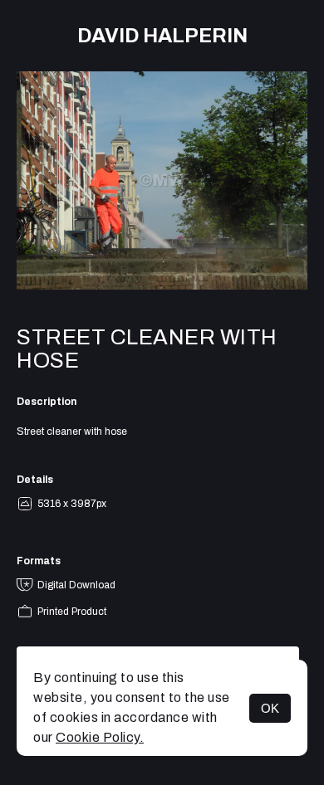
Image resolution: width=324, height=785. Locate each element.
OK (270, 708)
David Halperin (162, 35)
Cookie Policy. (100, 737)
